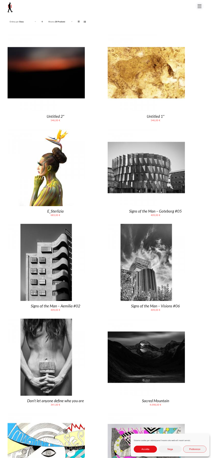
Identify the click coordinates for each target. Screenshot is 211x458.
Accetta (145, 449)
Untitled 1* (155, 116)
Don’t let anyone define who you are (55, 400)
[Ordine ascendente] (42, 21)
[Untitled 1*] (146, 36)
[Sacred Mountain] (146, 320)
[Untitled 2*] (46, 36)
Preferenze (194, 449)
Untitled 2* (55, 116)
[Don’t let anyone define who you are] (46, 320)
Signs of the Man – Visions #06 (155, 306)
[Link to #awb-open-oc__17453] (199, 6)
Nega (170, 449)
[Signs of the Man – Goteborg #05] (146, 131)
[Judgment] (146, 415)
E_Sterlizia (55, 211)
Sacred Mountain (155, 400)
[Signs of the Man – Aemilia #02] (46, 225)
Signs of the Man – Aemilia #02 (55, 306)
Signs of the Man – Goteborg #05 (155, 211)
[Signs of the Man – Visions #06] (146, 225)
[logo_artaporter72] (10, 2)
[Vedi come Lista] (85, 22)
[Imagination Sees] (46, 415)
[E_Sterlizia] (46, 131)
